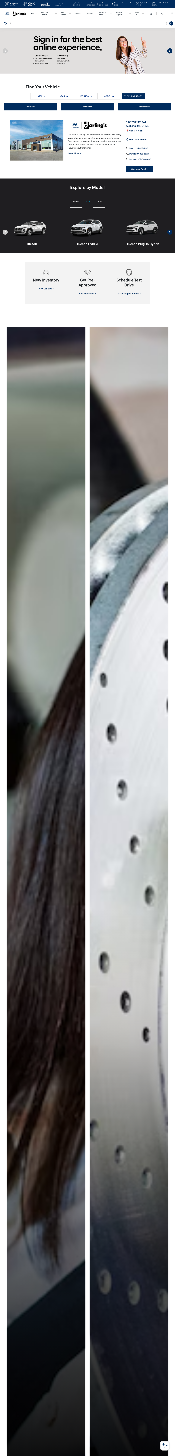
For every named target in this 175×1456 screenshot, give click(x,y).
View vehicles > (46, 288)
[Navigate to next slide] (173, 51)
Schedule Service (139, 169)
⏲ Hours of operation (136, 139)
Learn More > (74, 153)
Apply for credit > (87, 293)
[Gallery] (87, 51)
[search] (172, 13)
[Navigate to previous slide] (2, 51)
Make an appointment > (129, 293)
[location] (112, 4)
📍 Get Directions (134, 130)
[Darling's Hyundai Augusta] (16, 13)
